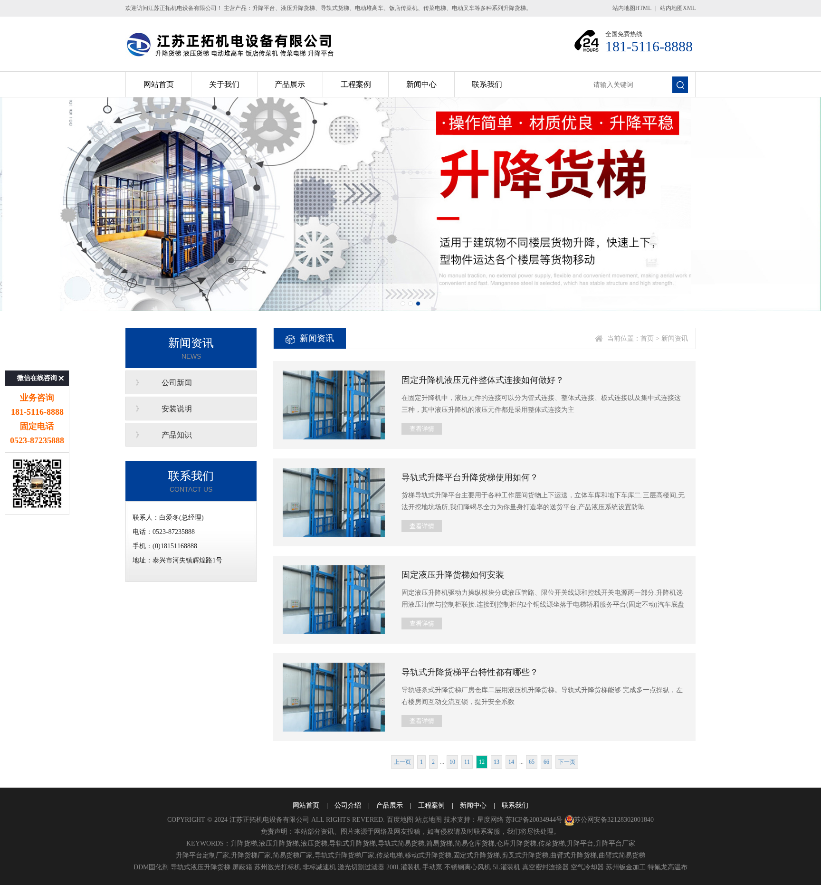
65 (532, 762)
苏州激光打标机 (277, 867)
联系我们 (487, 84)
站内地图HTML (631, 8)
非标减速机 (319, 867)
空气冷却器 (587, 867)
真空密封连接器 (545, 867)
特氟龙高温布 (667, 867)
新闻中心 (421, 84)
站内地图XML (678, 8)
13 (496, 762)
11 (467, 762)
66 (546, 762)
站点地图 (428, 819)
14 (511, 762)
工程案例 (356, 84)
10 (452, 762)
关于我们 (224, 84)
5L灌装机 (506, 867)
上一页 (402, 762)
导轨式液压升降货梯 (200, 867)
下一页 (566, 762)
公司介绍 (347, 805)
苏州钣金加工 (626, 867)
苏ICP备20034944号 (534, 819)
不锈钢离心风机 (467, 867)
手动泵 (432, 867)
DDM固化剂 (151, 867)
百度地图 (400, 819)
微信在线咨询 (37, 377)
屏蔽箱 (242, 867)
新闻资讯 (674, 338)
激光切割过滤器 (361, 867)
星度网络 (490, 819)
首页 (647, 338)
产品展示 (290, 84)
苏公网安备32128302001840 (614, 819)
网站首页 (158, 84)
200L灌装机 (403, 867)
